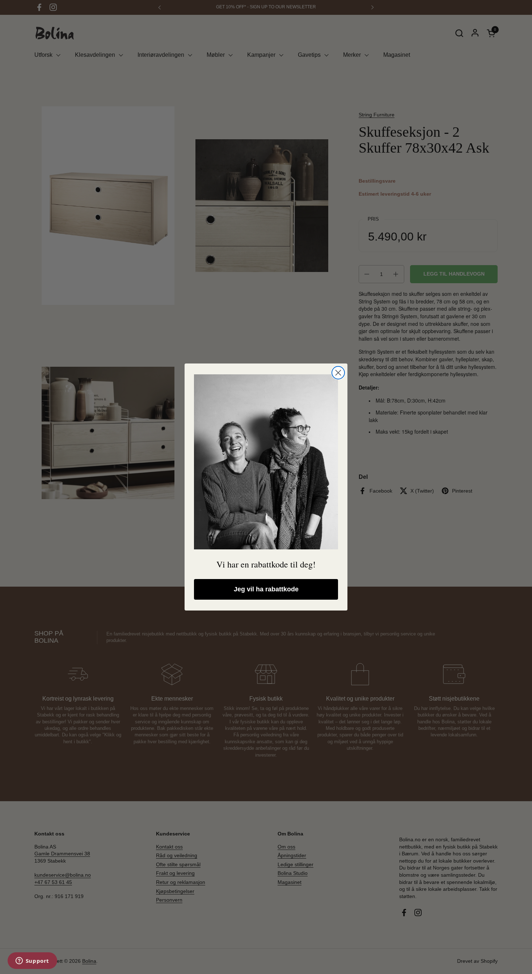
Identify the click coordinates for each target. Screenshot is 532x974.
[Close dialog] (338, 372)
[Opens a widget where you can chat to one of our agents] (32, 961)
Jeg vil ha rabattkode (266, 589)
